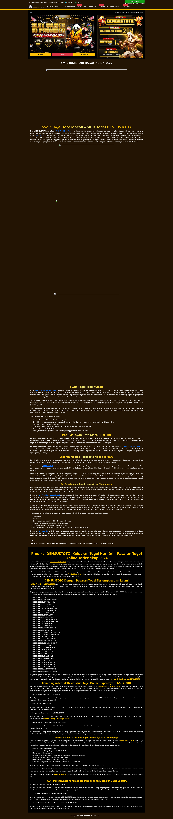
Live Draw (58, 7)
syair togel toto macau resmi (90, 543)
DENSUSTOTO (85, 816)
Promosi (127, 7)
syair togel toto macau (75, 543)
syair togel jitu (63, 543)
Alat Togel (92, 7)
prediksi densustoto (52, 543)
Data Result (103, 7)
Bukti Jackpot (115, 7)
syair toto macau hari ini (106, 543)
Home (50, 7)
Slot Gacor (82, 7)
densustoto (42, 543)
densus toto (34, 543)
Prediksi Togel (70, 7)
